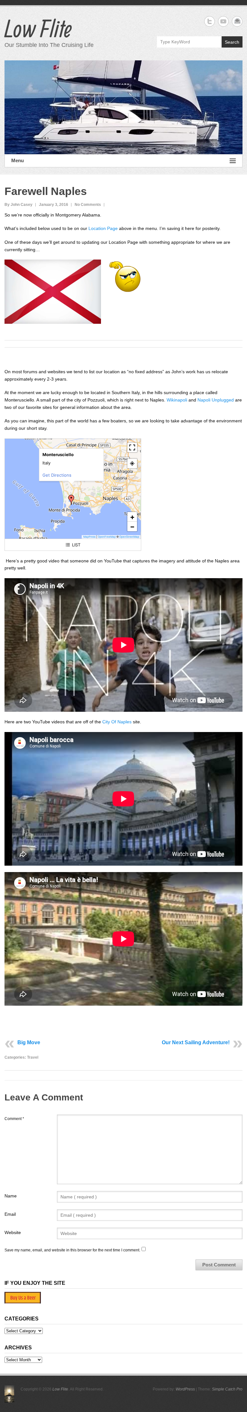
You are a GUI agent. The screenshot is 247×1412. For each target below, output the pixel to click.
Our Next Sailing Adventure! (196, 1042)
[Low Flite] (123, 107)
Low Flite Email (237, 21)
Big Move (28, 1042)
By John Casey (18, 204)
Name (11, 1195)
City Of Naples (117, 721)
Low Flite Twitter (209, 21)
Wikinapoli (177, 399)
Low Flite (38, 28)
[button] (71, 500)
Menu (17, 160)
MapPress (89, 536)
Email (10, 1214)
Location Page (103, 228)
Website (13, 1232)
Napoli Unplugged (216, 399)
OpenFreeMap (107, 536)
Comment (14, 1118)
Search (232, 42)
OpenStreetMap (129, 536)
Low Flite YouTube (223, 21)
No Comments (88, 204)
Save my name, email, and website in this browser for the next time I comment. (72, 1250)
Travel (32, 1057)
